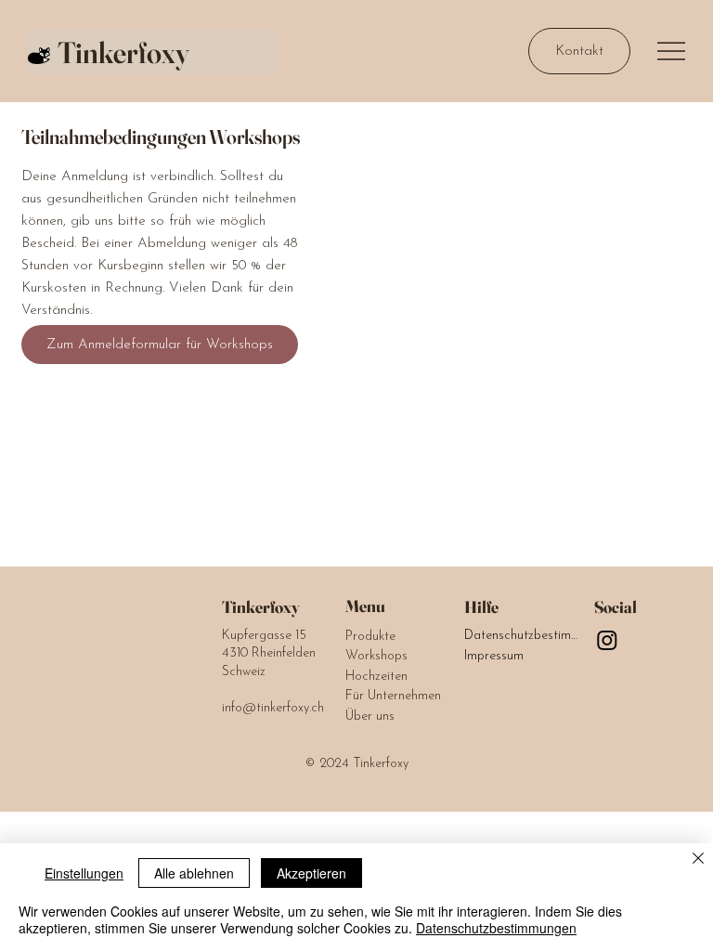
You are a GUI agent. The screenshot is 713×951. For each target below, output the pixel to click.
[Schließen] (698, 859)
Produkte (370, 637)
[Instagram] (607, 640)
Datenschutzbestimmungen (521, 636)
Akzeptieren (311, 873)
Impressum (494, 656)
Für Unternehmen (393, 696)
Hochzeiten (376, 677)
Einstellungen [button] (84, 873)
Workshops (376, 656)
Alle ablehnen (194, 873)
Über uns (370, 716)
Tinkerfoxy (123, 52)
